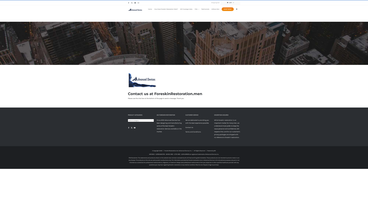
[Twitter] (131, 128)
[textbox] (141, 120)
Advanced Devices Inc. (185, 150)
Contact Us (189, 127)
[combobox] (141, 120)
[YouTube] (134, 128)
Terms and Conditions (193, 132)
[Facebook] (128, 128)
